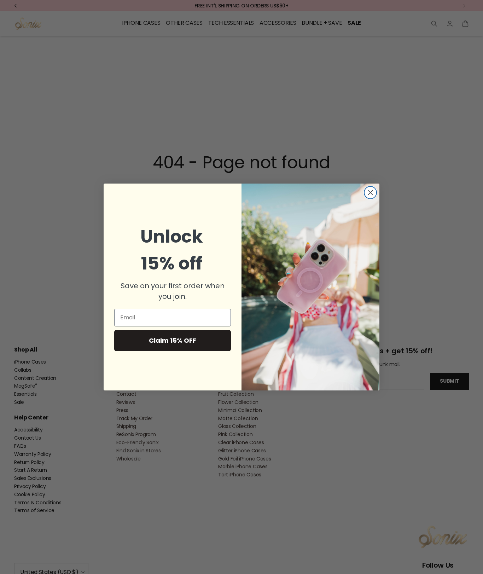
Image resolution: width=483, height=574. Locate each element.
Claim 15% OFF (172, 340)
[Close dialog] (370, 192)
